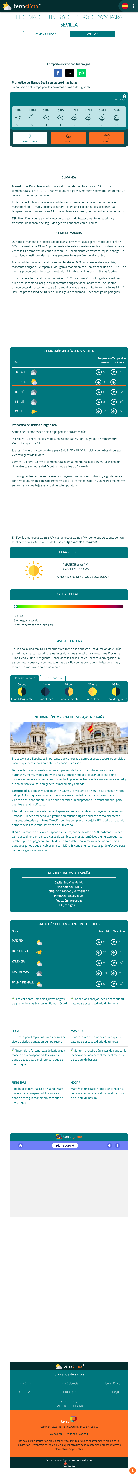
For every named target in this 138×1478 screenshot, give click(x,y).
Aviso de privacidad (77, 1434)
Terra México (112, 1383)
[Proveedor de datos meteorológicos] (69, 1464)
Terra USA (24, 1391)
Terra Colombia (69, 1383)
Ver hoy (92, 34)
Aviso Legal (56, 1434)
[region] (69, 50)
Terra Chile (24, 1383)
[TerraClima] (125, 6)
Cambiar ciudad (45, 34)
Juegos (116, 1391)
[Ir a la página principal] (22, 6)
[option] (29, 139)
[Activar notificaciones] (132, 1470)
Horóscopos (69, 1391)
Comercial (60, 1406)
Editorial (78, 1406)
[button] (133, 6)
